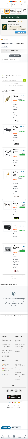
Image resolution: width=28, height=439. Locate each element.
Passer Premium (20, 32)
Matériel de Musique (6, 375)
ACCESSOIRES (15, 55)
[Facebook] (7, 390)
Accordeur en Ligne (19, 369)
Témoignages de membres (6, 347)
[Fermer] (25, 17)
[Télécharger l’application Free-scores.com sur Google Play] (14, 397)
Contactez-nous (6, 344)
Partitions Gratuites (5, 364)
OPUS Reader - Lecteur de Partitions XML (20, 365)
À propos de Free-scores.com (6, 341)
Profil (25, 437)
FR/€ (26, 6)
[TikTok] (20, 390)
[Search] (17, 59)
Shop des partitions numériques (14, 85)
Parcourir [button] (8, 437)
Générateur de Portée (20, 374)
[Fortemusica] (8, 406)
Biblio (14, 437)
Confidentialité (5, 352)
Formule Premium (19, 348)
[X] (16, 390)
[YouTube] (12, 390)
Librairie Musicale (8, 368)
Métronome (17, 379)
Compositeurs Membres (18, 341)
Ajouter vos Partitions (20, 344)
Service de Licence (19, 346)
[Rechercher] (21, 5)
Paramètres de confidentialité (5, 355)
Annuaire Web (18, 372)
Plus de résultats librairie (14, 316)
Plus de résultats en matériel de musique (14, 277)
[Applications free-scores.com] (2, 11)
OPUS (19, 437)
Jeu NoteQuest (18, 376)
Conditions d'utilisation (7, 350)
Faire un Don (18, 351)
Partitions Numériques (5, 371)
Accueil (2, 437)
